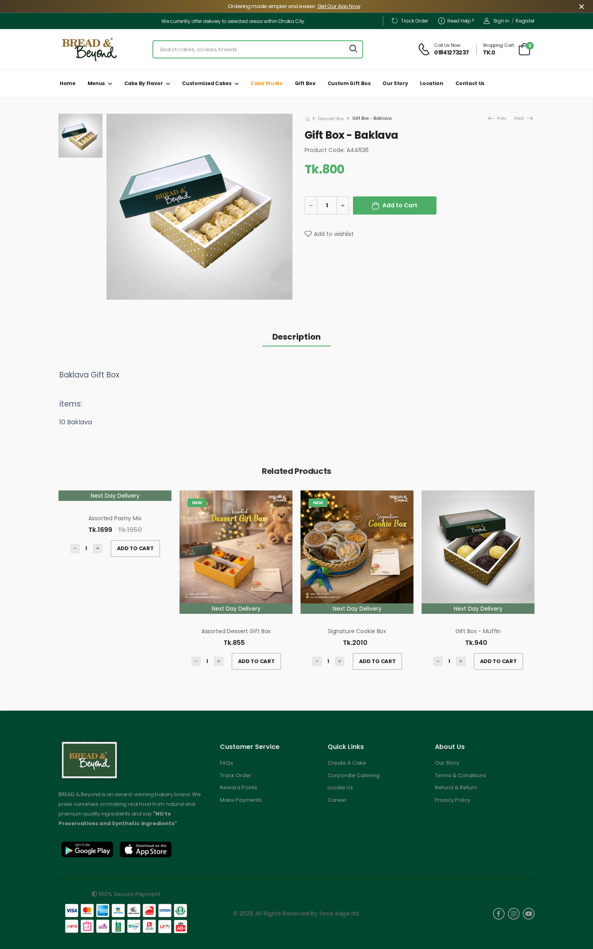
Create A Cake (347, 763)
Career (337, 800)
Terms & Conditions (460, 775)
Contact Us (470, 83)
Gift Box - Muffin (478, 631)
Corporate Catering (354, 775)
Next (519, 118)
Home (67, 83)
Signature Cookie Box (357, 631)
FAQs (226, 763)
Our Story (395, 83)
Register (525, 20)
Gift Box (305, 83)
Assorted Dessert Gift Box (236, 631)
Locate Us (340, 787)
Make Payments (241, 800)
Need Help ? (460, 20)
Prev (496, 118)
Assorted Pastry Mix (114, 518)
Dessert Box (331, 118)
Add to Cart (400, 205)
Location (431, 83)
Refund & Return (456, 787)
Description (296, 336)
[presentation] (528, 584)
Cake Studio (266, 83)
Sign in (501, 20)
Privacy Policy (452, 800)
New (197, 502)
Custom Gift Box (349, 83)
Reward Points (238, 787)
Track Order (414, 20)
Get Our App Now (339, 6)
